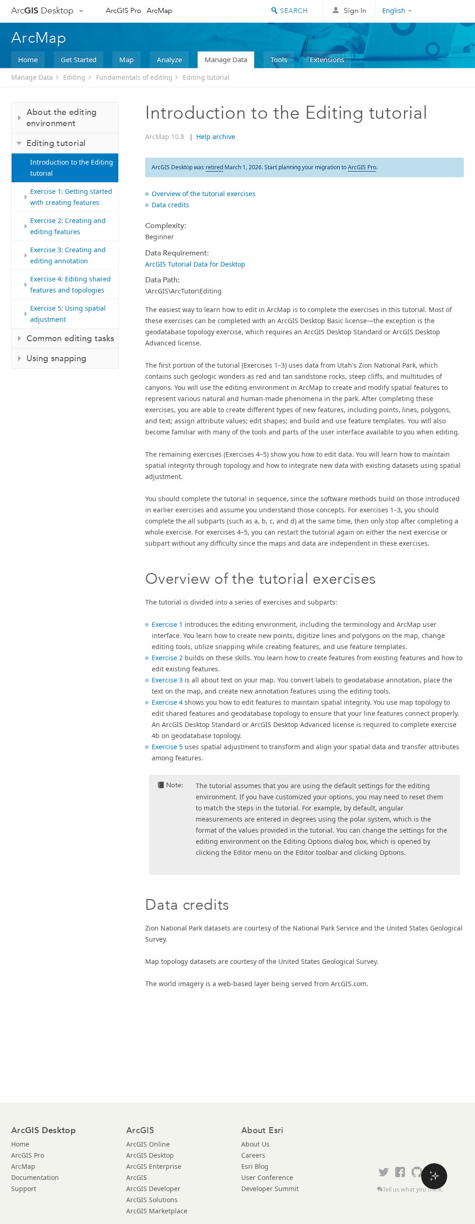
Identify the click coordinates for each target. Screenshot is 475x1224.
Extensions (327, 59)
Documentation (35, 1177)
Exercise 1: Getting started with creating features (71, 197)
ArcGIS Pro (123, 10)
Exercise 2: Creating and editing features (68, 226)
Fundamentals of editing (134, 77)
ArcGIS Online (148, 1144)
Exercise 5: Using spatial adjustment (68, 314)
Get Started (78, 59)
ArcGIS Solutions (152, 1199)
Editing (74, 77)
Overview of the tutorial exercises (204, 193)
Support (23, 1188)
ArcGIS (136, 1177)
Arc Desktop (42, 10)
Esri (444, 11)
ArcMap (160, 10)
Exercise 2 (167, 657)
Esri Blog (255, 1166)
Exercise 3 (167, 680)
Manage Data (226, 59)
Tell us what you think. (413, 1189)
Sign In (355, 10)
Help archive (215, 136)
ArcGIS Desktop (150, 1155)
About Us (255, 1144)
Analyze (169, 59)
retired (214, 167)
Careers (253, 1155)
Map (126, 59)
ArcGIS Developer (153, 1188)
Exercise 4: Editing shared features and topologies (70, 284)
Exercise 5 (167, 746)
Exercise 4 (167, 702)
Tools (278, 59)
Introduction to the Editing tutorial (71, 168)
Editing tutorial (206, 77)
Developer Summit (270, 1188)
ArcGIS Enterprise (153, 1166)
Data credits (170, 204)
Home (28, 59)
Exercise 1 (167, 624)
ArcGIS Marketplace (156, 1210)
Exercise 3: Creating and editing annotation (68, 255)
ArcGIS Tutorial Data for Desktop (195, 264)
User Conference (267, 1177)
